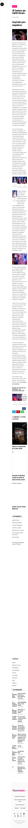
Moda (14, 6)
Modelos (14, 685)
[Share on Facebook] (24, 408)
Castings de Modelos (17, 525)
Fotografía (15, 675)
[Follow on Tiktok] (15, 816)
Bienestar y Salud (16, 665)
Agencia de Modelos (17, 522)
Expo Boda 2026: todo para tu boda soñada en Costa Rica (22, 696)
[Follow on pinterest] (18, 816)
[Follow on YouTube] (24, 814)
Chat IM (19, 746)
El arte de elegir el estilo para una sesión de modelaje (22, 719)
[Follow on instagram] (21, 814)
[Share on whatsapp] (22, 411)
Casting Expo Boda (21, 751)
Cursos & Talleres (16, 527)
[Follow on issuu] (24, 816)
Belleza (14, 662)
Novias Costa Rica (19, 804)
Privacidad (22, 808)
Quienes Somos (15, 520)
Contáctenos (15, 537)
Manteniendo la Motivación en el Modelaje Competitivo (21, 769)
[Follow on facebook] (14, 814)
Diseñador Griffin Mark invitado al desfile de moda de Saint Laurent (18, 478)
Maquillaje (14, 678)
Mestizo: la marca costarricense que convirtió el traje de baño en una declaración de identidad (22, 737)
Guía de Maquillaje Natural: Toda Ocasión (22, 703)
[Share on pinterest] (18, 411)
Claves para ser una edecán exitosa (21, 711)
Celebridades (15, 667)
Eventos (14, 672)
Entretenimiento (16, 670)
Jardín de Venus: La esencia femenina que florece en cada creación (21, 760)
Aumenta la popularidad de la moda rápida (19, 447)
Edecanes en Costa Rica (18, 530)
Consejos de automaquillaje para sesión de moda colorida (21, 728)
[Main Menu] (2, 4)
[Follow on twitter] (18, 814)
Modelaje (14, 683)
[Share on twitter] (14, 411)
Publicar (17, 808)
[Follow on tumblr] (21, 816)
